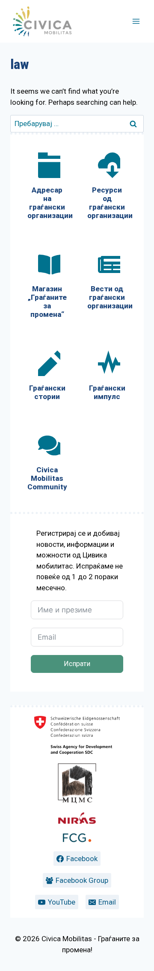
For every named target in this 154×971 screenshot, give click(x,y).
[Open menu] (136, 21)
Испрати (77, 664)
